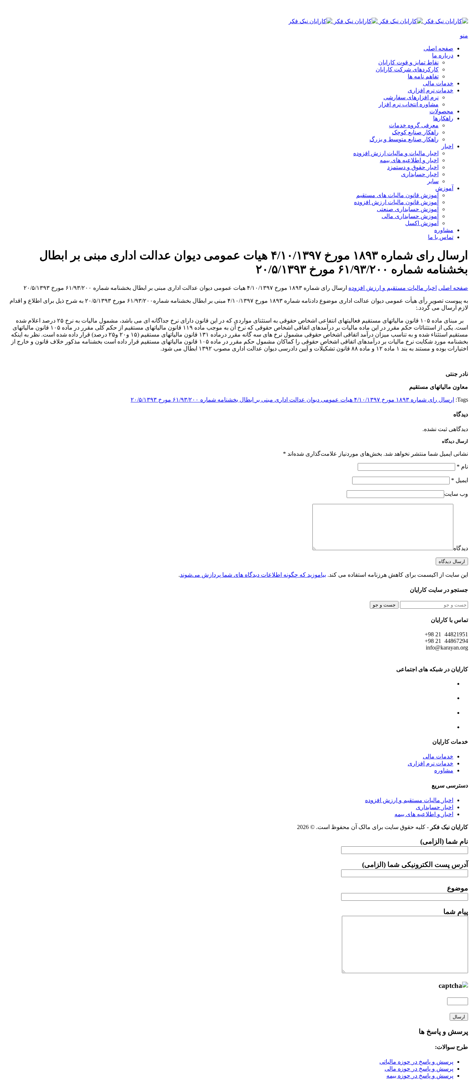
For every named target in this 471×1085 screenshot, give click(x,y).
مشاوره (443, 230)
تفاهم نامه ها (423, 76)
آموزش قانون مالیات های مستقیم (397, 195)
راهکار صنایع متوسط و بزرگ (404, 139)
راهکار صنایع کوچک (415, 132)
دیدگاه (460, 548)
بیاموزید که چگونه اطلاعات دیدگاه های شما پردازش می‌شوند (253, 575)
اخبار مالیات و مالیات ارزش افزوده (396, 153)
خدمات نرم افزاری (430, 90)
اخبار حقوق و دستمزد (413, 167)
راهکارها (443, 118)
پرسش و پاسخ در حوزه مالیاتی (416, 1062)
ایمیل (459, 480)
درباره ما (442, 55)
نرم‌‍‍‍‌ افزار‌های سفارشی (411, 97)
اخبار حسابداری (420, 174)
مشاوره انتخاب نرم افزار (409, 104)
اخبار (447, 146)
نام (462, 466)
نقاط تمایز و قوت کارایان (408, 62)
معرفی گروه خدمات (414, 125)
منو (464, 35)
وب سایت (456, 494)
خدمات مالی (438, 83)
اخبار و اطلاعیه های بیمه (409, 160)
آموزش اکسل (422, 223)
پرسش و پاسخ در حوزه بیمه (419, 1075)
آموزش (444, 188)
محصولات (441, 111)
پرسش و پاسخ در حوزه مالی (419, 1069)
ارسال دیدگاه (452, 561)
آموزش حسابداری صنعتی (408, 209)
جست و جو (384, 605)
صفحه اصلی (438, 48)
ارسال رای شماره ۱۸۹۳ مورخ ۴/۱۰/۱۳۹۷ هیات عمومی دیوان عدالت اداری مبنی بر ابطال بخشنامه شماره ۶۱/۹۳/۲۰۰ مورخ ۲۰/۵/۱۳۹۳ (292, 399)
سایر (433, 181)
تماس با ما (440, 237)
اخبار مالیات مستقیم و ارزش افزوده (392, 288)
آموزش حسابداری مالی (410, 216)
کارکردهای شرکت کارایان (407, 69)
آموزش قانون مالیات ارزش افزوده (396, 202)
